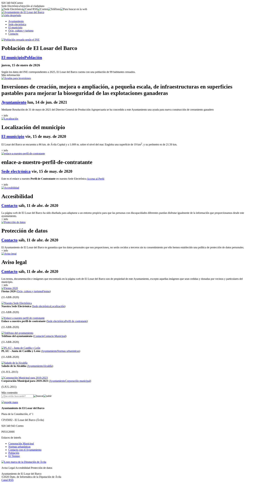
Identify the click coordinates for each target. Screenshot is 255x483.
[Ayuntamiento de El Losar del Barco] (22, 12)
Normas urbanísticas (19, 446)
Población (13, 452)
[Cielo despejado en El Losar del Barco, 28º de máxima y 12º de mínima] (11, 15)
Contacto (13, 33)
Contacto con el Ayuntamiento (24, 449)
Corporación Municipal (21, 443)
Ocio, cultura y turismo (20, 30)
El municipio (15, 27)
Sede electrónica (17, 24)
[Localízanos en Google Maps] (9, 402)
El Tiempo (14, 456)
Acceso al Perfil (95, 178)
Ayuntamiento (16, 21)
